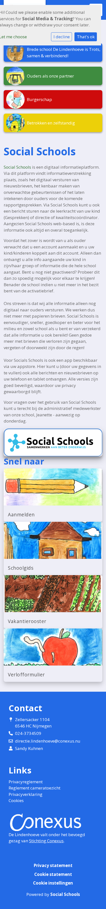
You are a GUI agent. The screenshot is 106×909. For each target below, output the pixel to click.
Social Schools (17, 167)
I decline (61, 37)
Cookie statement (53, 874)
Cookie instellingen (53, 883)
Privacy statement (53, 865)
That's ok (86, 37)
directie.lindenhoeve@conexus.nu (47, 741)
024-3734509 (28, 733)
